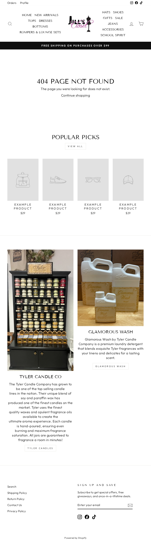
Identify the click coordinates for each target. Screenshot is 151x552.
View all (75, 146)
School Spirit (113, 35)
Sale (119, 18)
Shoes (118, 12)
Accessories (113, 29)
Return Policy (16, 499)
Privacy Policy (16, 511)
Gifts (107, 18)
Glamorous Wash (110, 366)
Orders (11, 3)
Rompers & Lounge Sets (40, 32)
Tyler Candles (40, 448)
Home (27, 15)
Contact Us (14, 505)
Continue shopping (75, 95)
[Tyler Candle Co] (40, 310)
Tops (32, 21)
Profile (24, 3)
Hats (106, 12)
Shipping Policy (17, 493)
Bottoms (40, 26)
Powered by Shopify (75, 537)
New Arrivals (46, 15)
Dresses (45, 21)
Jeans (113, 23)
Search (11, 486)
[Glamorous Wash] (111, 288)
